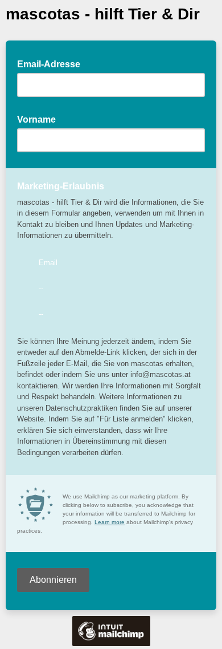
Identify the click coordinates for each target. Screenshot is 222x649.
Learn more (109, 522)
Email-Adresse (52, 63)
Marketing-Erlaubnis (60, 186)
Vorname (40, 118)
